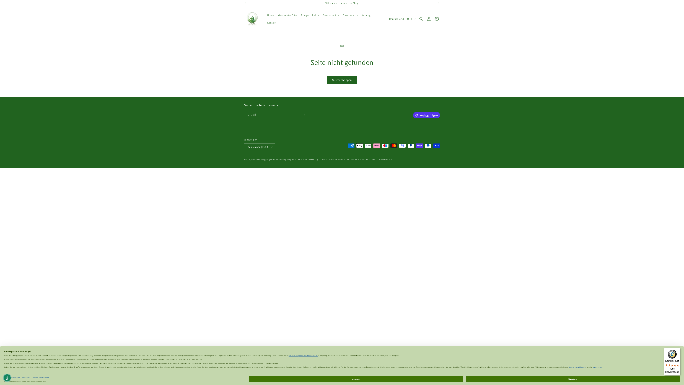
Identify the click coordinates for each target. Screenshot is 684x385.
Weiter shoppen (342, 80)
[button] (310, 15)
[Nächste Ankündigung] (439, 3)
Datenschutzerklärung (307, 159)
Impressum (351, 159)
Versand (364, 159)
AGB (373, 159)
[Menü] (678, 350)
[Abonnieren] (304, 115)
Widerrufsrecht (386, 159)
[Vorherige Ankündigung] (245, 3)
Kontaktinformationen (332, 159)
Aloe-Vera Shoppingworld (263, 159)
